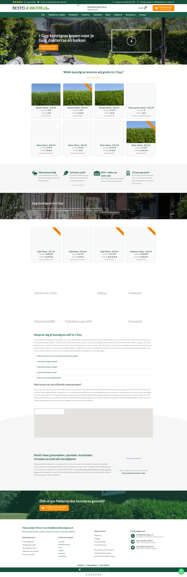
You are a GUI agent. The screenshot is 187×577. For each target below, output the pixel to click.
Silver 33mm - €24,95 (77, 145)
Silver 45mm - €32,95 (141, 145)
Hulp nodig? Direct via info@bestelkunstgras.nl (47, 527)
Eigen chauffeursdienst (144, 541)
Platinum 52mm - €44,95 (141, 251)
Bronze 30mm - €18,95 (78, 108)
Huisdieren (73, 15)
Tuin (43, 15)
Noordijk (61, 542)
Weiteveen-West (64, 544)
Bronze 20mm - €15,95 (46, 108)
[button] (128, 41)
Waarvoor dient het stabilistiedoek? (49, 378)
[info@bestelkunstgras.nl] (133, 536)
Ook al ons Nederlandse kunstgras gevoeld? (72, 501)
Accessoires (130, 15)
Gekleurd (118, 15)
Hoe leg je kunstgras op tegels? (47, 367)
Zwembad (98, 15)
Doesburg (61, 553)
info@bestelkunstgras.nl (144, 535)
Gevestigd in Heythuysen (145, 546)
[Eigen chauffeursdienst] (133, 542)
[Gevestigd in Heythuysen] (133, 548)
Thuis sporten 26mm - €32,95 (141, 108)
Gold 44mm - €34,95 (78, 251)
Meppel (61, 550)
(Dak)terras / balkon (57, 15)
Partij (60, 547)
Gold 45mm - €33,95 (109, 251)
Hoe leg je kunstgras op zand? (47, 372)
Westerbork (62, 556)
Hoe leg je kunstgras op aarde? (47, 361)
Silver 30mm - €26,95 (46, 145)
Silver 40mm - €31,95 (109, 145)
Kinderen (86, 15)
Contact (142, 15)
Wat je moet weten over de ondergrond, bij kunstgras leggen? (57, 356)
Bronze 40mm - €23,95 (109, 108)
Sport (108, 15)
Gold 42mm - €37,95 (46, 251)
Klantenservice (97, 8)
